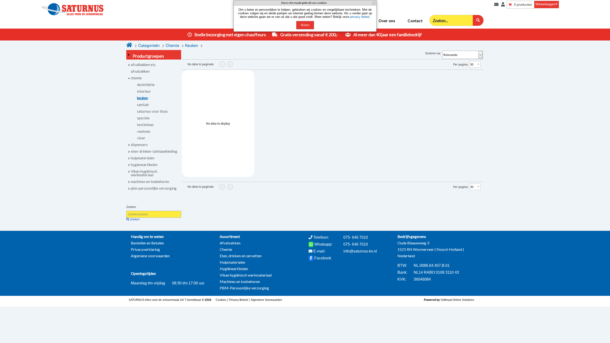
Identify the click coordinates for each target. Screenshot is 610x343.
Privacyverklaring (145, 249)
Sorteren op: (433, 53)
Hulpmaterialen (232, 262)
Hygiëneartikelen (234, 268)
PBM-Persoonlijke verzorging (244, 288)
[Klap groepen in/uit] (128, 55)
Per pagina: (460, 64)
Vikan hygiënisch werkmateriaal (246, 275)
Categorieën (149, 45)
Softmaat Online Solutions (457, 300)
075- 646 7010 (355, 244)
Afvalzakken (230, 243)
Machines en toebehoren (240, 281)
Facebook (322, 258)
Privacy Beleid (238, 300)
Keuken (191, 45)
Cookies (221, 300)
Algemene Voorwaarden (266, 300)
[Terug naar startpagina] (55, 7)
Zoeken (131, 207)
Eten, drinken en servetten (241, 255)
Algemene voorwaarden (150, 255)
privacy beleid (359, 17)
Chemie (172, 45)
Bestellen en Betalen (147, 243)
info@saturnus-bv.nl (360, 251)
